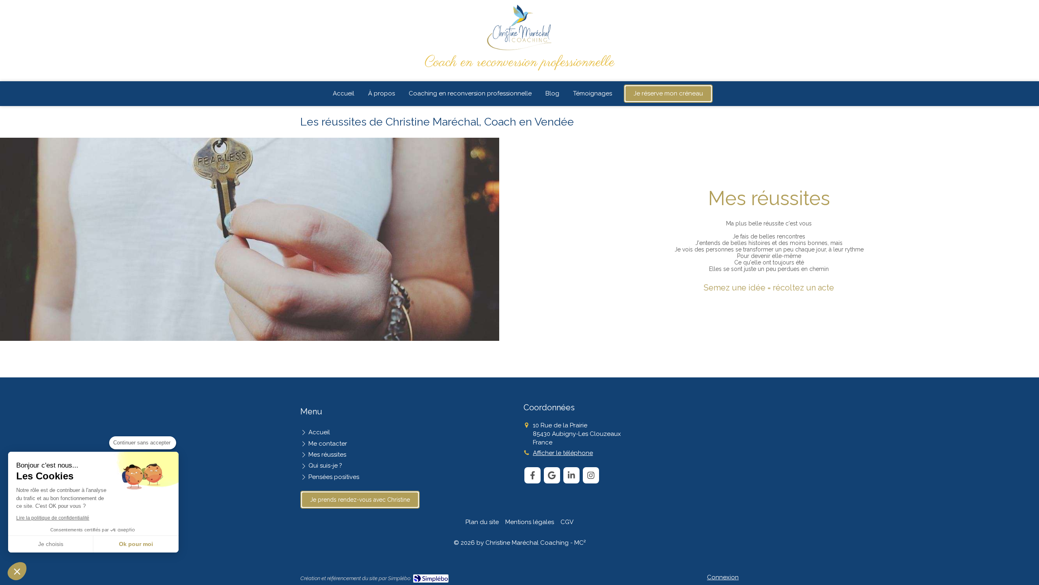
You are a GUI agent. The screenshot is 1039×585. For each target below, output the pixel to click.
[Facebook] (532, 475)
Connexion (723, 577)
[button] (17, 571)
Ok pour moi (136, 544)
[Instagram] (591, 475)
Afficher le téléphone (563, 453)
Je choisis (50, 544)
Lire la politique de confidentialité (52, 518)
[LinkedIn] (571, 475)
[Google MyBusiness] (552, 475)
